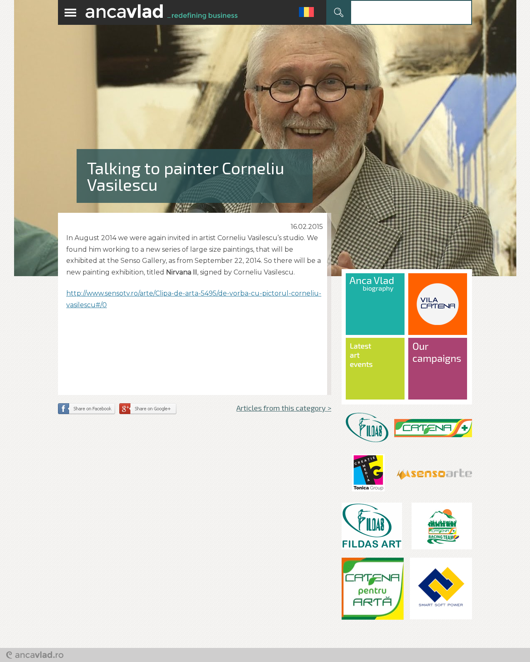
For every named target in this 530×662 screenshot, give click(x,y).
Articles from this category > (283, 407)
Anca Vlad (161, 12)
